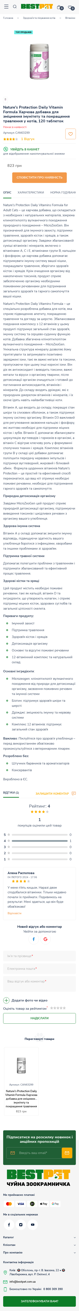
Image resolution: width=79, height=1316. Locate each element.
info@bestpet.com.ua (22, 1282)
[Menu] (6, 7)
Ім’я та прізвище (19, 956)
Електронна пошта (21, 969)
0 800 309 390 (53, 1289)
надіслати (39, 1018)
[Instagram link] (21, 1224)
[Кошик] (60, 7)
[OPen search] (15, 7)
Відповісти (14, 913)
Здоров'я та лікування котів (39, 18)
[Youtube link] (32, 1224)
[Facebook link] (9, 1224)
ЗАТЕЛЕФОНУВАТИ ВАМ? (39, 1301)
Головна (8, 18)
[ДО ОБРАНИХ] (70, 134)
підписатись (67, 1153)
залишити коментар (53, 793)
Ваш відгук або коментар (26, 981)
